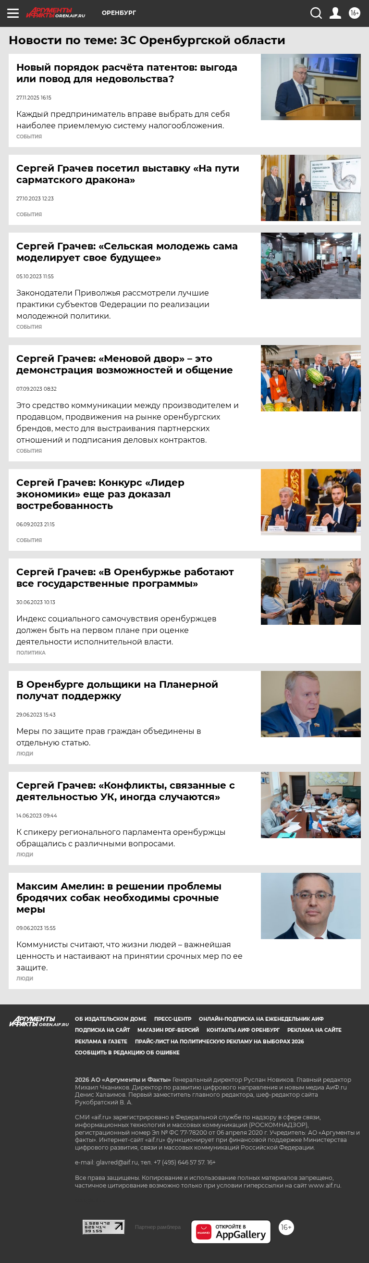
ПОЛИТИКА (31, 653)
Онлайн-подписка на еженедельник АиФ (261, 1019)
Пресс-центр (172, 1019)
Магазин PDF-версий (168, 1030)
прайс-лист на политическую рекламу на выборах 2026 (219, 1042)
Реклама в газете (101, 1042)
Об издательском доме (111, 1019)
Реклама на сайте (314, 1030)
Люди (24, 754)
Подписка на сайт (102, 1030)
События (29, 137)
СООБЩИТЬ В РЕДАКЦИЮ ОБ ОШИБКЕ (127, 1053)
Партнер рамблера (158, 1227)
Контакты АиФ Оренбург (243, 1030)
